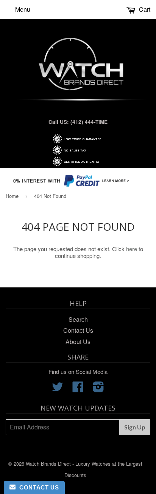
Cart (143, 9)
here (131, 249)
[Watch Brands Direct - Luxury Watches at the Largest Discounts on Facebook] (78, 388)
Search (78, 319)
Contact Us (78, 330)
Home (12, 195)
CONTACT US (37, 487)
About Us (78, 341)
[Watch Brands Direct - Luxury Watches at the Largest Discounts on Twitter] (57, 388)
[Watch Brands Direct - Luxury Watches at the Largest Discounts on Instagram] (98, 388)
